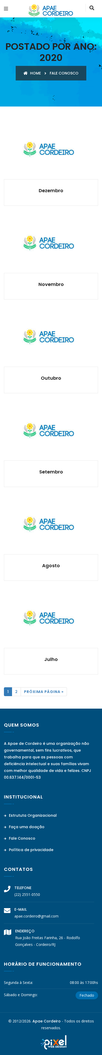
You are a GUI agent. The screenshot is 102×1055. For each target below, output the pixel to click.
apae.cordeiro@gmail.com (36, 916)
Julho (51, 659)
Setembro (51, 472)
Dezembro (51, 190)
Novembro (51, 284)
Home (35, 73)
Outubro (51, 378)
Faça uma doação (26, 826)
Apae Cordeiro (46, 1021)
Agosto (51, 565)
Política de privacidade (30, 849)
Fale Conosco (21, 838)
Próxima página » (44, 691)
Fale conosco (64, 73)
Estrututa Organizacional (32, 815)
